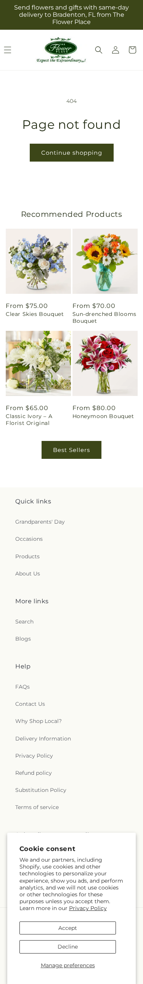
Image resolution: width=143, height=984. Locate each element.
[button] (98, 50)
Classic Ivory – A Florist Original (29, 419)
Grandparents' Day (40, 521)
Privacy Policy (88, 908)
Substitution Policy (40, 790)
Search (24, 621)
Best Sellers (71, 450)
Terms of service (37, 807)
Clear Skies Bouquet (35, 314)
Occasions (29, 538)
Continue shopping (71, 152)
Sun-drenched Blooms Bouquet (104, 317)
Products (27, 556)
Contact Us (30, 703)
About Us (27, 573)
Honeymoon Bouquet (103, 416)
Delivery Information (43, 738)
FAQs (22, 686)
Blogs (23, 638)
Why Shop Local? (38, 721)
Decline (68, 946)
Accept (67, 928)
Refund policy (33, 772)
